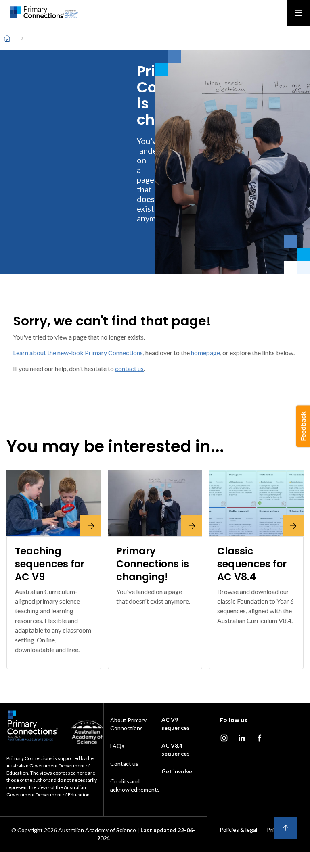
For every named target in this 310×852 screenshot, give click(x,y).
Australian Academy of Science (97, 830)
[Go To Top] (285, 828)
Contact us (124, 763)
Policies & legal (238, 829)
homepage (205, 352)
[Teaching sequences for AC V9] (53, 503)
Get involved (178, 771)
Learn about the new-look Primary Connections (78, 352)
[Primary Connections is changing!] (155, 503)
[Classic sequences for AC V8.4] (256, 503)
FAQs (117, 745)
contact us (129, 368)
